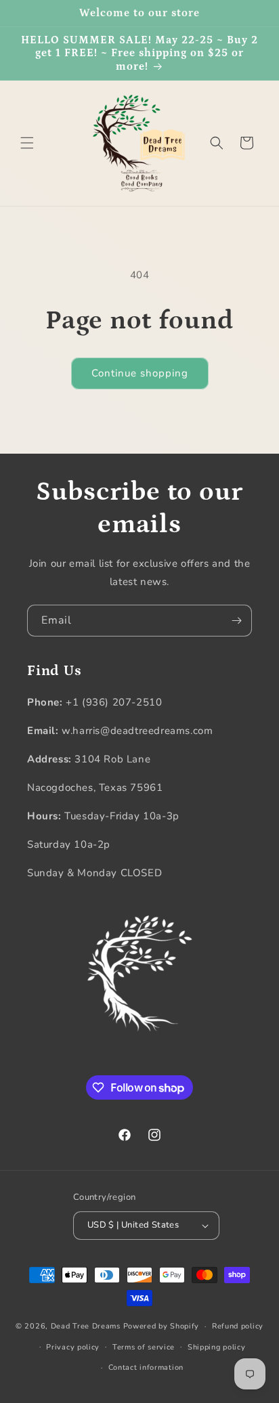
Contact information (146, 1367)
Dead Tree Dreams (86, 1326)
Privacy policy (73, 1347)
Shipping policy (217, 1347)
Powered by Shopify (161, 1326)
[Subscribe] (236, 620)
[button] (27, 143)
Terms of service (143, 1347)
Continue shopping (139, 373)
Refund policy (237, 1326)
